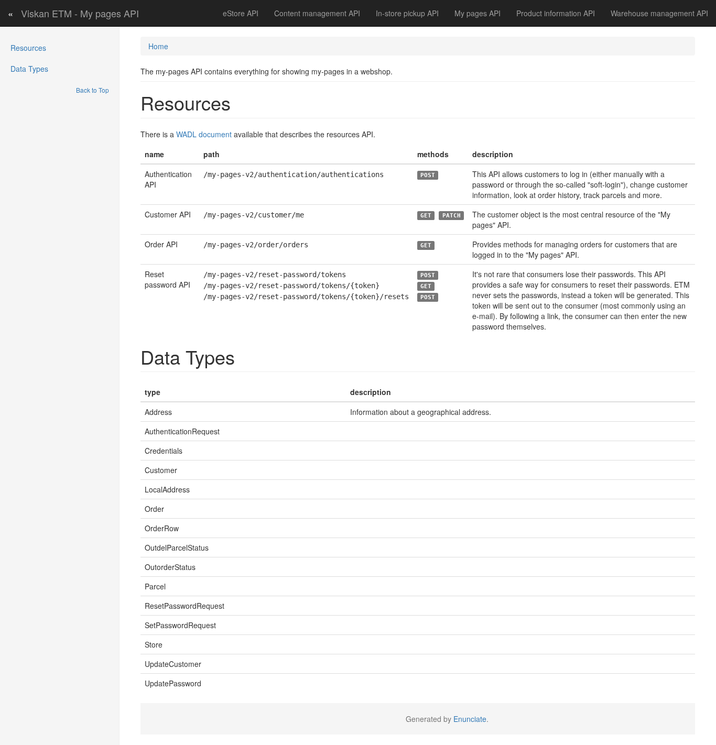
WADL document (204, 134)
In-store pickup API (407, 13)
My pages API (477, 13)
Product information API (555, 13)
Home (158, 46)
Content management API (317, 13)
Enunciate (469, 719)
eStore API (240, 13)
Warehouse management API (659, 13)
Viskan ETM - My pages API (80, 13)
